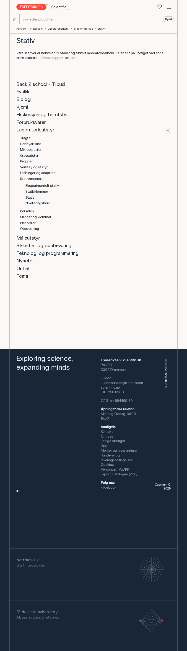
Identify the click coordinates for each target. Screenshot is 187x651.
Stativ (101, 28)
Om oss (107, 436)
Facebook (108, 487)
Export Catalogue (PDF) (119, 474)
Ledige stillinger (113, 441)
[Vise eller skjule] (167, 130)
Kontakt (107, 431)
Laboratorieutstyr (58, 28)
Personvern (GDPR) (115, 469)
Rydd (168, 19)
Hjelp (105, 445)
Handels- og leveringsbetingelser (116, 457)
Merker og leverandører (119, 450)
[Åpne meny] (14, 19)
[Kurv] (169, 7)
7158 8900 (115, 392)
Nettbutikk (36, 28)
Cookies (107, 464)
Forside (21, 28)
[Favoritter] (159, 7)
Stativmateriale (83, 28)
